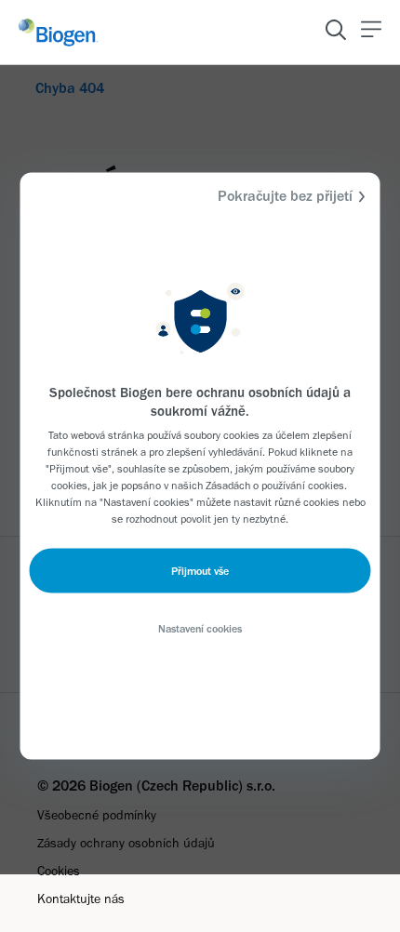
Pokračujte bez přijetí (285, 196)
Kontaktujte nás (81, 899)
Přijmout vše (200, 571)
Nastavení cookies (200, 628)
